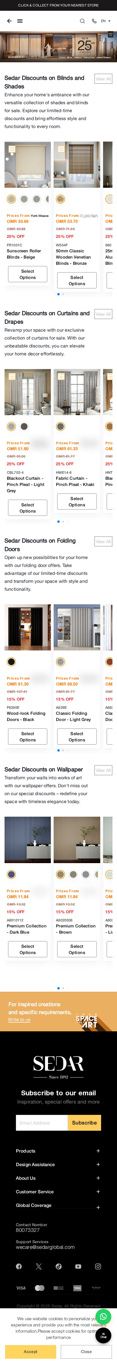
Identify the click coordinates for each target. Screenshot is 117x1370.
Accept (30, 1351)
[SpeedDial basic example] (103, 1317)
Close (86, 1351)
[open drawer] (20, 21)
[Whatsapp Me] (103, 1319)
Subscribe (84, 1123)
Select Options (28, 274)
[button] (58, 1150)
